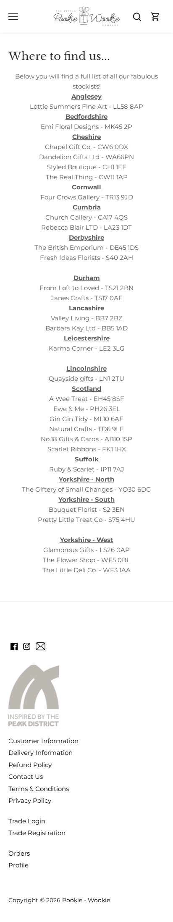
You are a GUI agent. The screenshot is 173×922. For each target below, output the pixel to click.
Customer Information (43, 741)
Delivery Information (40, 753)
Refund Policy (30, 765)
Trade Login (26, 821)
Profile (18, 865)
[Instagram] (26, 646)
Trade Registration (37, 833)
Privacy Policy (29, 800)
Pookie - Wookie (86, 900)
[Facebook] (14, 646)
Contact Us (25, 777)
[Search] (137, 16)
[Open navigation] (13, 16)
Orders (19, 853)
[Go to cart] (155, 16)
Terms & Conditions (38, 789)
